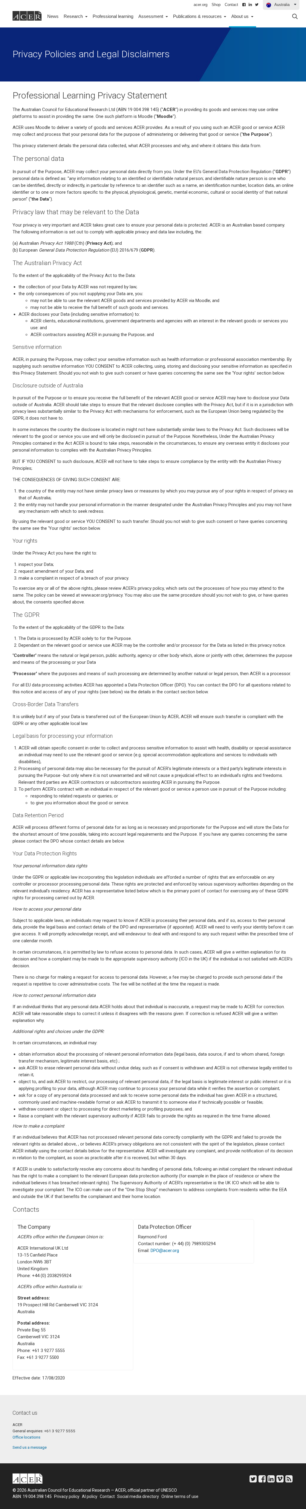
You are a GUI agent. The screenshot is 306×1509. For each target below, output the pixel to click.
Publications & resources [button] (198, 16)
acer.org (200, 4)
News (53, 16)
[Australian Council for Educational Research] (32, 1479)
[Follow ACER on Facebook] (244, 5)
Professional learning (113, 16)
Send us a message (30, 1447)
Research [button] (74, 16)
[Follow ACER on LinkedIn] (250, 5)
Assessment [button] (151, 16)
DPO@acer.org (165, 1250)
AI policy (89, 1496)
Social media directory (138, 1496)
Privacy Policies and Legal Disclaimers (91, 54)
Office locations (26, 1437)
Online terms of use (179, 1496)
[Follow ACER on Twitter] (256, 5)
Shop (216, 4)
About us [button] (240, 16)
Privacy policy (66, 1496)
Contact (231, 4)
